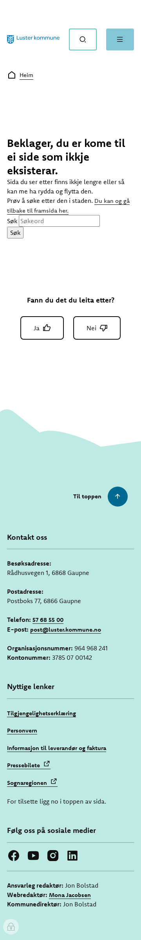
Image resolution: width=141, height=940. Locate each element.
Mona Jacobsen (70, 895)
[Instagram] (53, 855)
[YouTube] (33, 855)
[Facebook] (13, 855)
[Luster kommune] (33, 39)
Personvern (22, 730)
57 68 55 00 (48, 619)
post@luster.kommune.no (65, 629)
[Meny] (120, 39)
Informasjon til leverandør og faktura (56, 748)
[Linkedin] (72, 855)
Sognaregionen (27, 782)
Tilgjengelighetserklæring (41, 713)
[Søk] (83, 39)
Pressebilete (23, 765)
